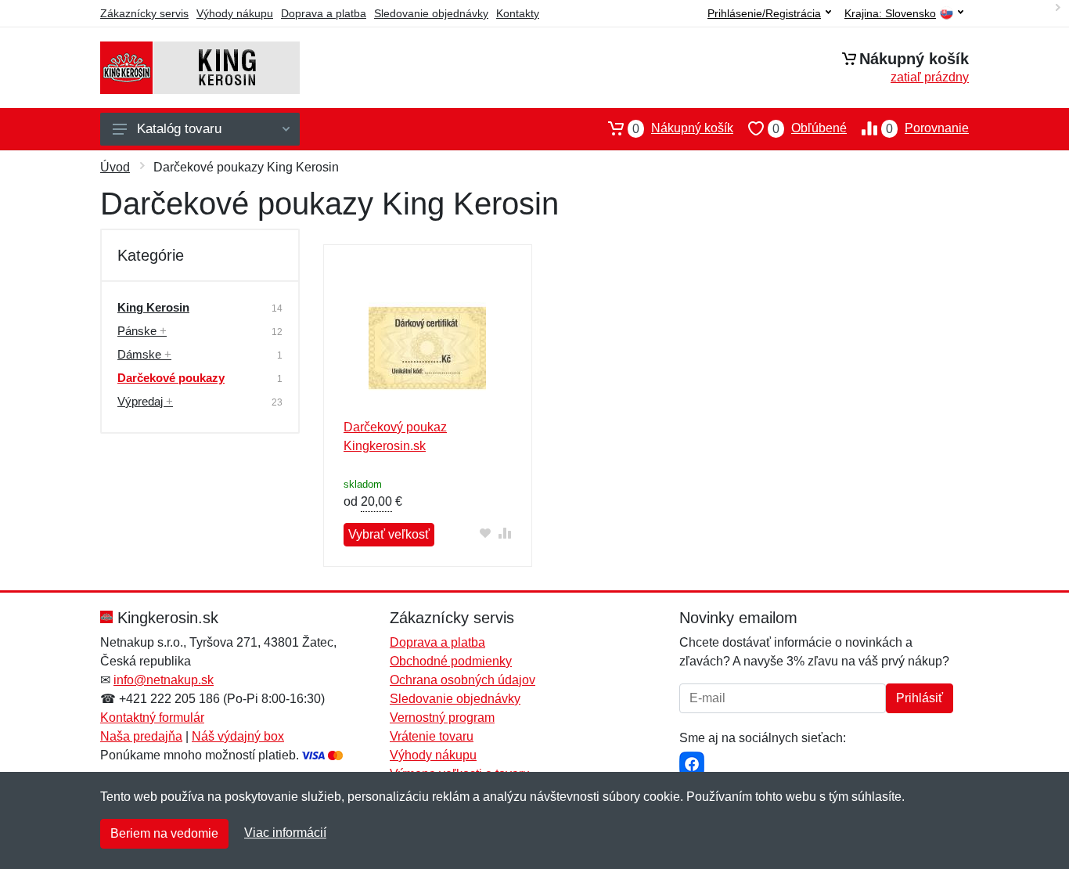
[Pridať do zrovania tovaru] (505, 533)
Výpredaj (145, 401)
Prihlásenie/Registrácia (764, 13)
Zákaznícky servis (144, 13)
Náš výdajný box (238, 736)
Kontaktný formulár (152, 717)
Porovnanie (927, 128)
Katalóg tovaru (179, 128)
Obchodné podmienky (451, 661)
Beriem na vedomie (164, 833)
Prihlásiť (919, 698)
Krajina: (890, 14)
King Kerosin (153, 307)
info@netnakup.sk (163, 680)
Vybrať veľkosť (389, 534)
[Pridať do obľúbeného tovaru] (485, 533)
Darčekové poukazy (171, 377)
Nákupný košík (682, 128)
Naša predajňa (141, 736)
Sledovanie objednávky (431, 13)
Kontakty (517, 13)
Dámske (144, 354)
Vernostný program (442, 717)
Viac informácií (285, 832)
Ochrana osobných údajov (462, 680)
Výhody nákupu (234, 13)
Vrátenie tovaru (431, 736)
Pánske (142, 330)
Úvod (115, 167)
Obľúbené (809, 128)
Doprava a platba (323, 13)
